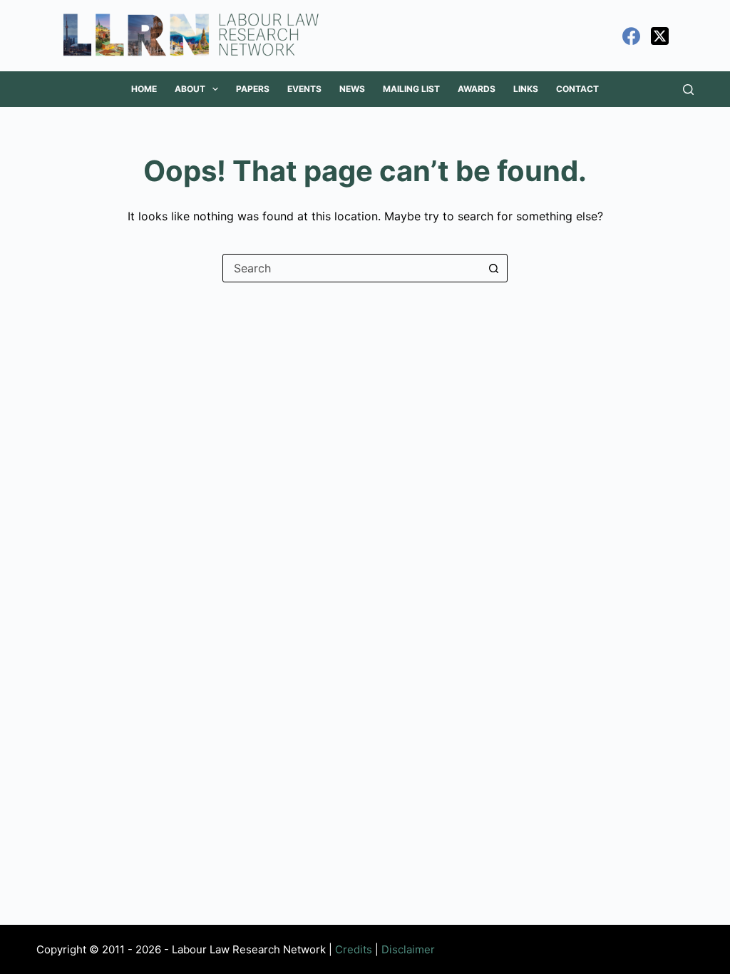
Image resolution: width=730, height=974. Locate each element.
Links (525, 88)
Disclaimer (408, 949)
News (352, 88)
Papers (252, 88)
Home (144, 88)
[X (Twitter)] (660, 36)
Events (304, 88)
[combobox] (351, 268)
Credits (353, 949)
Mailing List (411, 88)
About (190, 88)
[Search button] (493, 268)
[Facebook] (631, 36)
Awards (476, 88)
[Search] (688, 89)
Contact (577, 88)
